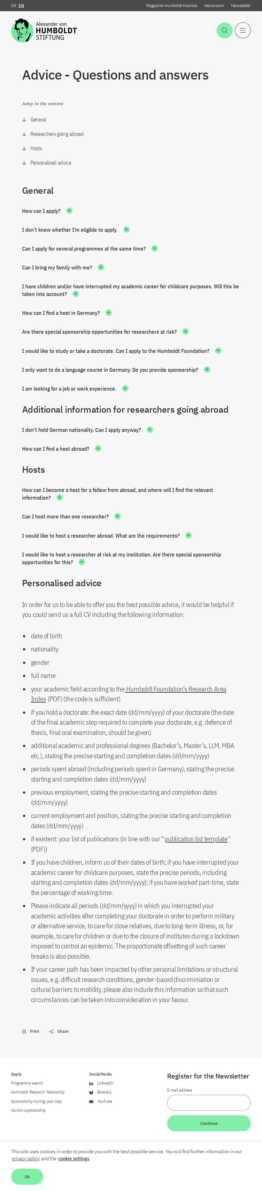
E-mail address (179, 1090)
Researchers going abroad (57, 133)
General (38, 119)
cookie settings (73, 1158)
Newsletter (241, 5)
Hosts (36, 148)
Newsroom (214, 5)
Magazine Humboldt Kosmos (171, 5)
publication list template (196, 838)
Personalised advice (50, 162)
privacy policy (26, 1158)
